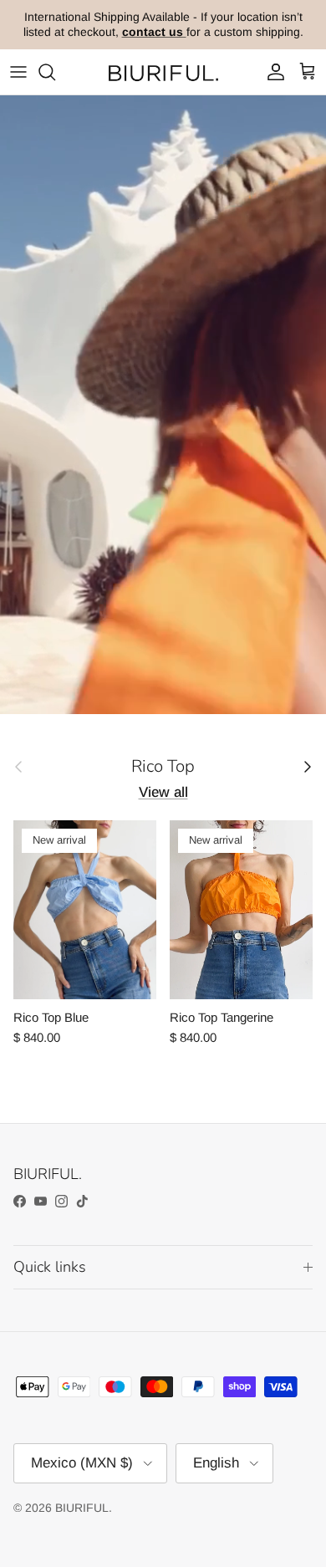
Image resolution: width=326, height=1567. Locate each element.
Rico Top (163, 766)
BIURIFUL (82, 1507)
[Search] (55, 72)
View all (163, 792)
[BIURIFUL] (163, 72)
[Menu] (18, 72)
